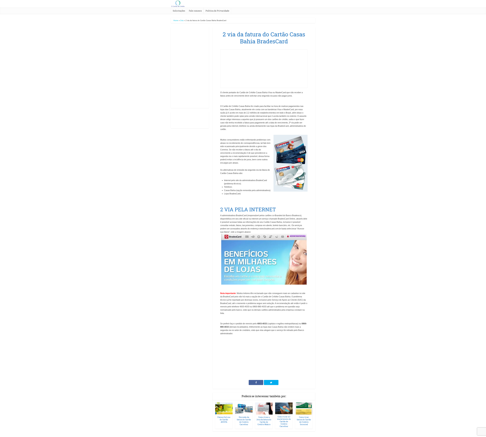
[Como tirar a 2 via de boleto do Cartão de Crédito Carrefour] (284, 408)
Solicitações (179, 10)
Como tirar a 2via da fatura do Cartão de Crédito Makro (264, 421)
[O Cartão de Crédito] (178, 3)
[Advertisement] (189, 68)
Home (175, 20)
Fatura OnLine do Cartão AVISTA (223, 419)
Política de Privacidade (217, 10)
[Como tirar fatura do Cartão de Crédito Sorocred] (304, 408)
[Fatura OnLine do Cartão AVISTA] (224, 408)
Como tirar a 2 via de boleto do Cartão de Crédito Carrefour (284, 421)
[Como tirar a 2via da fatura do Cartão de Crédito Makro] (264, 408)
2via (182, 20)
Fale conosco (195, 10)
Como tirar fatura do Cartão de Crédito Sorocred (304, 421)
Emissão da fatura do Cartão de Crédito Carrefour (244, 421)
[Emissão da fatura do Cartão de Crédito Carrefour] (244, 408)
